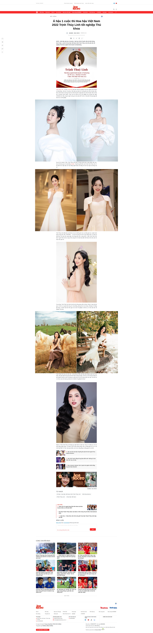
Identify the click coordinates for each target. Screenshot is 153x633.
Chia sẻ (2, 42)
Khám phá (48, 12)
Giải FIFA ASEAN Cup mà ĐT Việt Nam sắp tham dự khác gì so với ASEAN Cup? (44, 574)
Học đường (58, 12)
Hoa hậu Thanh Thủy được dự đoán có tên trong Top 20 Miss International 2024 (78, 512)
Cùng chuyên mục (43, 541)
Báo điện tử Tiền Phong (76, 7)
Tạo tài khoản (66, 522)
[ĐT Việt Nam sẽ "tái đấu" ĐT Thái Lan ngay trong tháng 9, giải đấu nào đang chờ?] (66, 582)
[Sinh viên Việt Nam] (113, 608)
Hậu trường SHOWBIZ (76, 12)
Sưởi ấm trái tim (84, 611)
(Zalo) (61, 618)
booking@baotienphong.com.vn (60, 619)
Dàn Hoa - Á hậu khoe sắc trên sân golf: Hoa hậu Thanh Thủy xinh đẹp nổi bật (77, 516)
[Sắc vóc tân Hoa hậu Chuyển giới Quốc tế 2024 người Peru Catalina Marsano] (60, 453)
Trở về (2, 52)
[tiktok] (92, 620)
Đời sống (42, 12)
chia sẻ (71, 38)
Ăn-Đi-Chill (85, 12)
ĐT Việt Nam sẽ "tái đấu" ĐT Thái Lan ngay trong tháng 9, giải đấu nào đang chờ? (66, 591)
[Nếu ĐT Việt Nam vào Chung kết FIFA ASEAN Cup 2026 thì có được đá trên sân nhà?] (45, 548)
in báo (79, 38)
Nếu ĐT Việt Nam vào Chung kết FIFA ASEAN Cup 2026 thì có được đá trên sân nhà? (45, 557)
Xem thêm (116, 12)
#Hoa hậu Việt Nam (71, 497)
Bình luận (2, 49)
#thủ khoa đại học (86, 494)
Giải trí (53, 12)
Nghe (2, 38)
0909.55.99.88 (57, 618)
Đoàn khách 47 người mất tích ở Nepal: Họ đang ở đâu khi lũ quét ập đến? (66, 557)
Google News (102, 16)
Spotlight (105, 12)
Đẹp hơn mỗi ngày (66, 12)
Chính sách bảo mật (107, 616)
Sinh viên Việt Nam (89, 3)
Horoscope (110, 12)
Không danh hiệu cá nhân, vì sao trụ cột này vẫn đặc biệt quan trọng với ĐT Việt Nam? (87, 574)
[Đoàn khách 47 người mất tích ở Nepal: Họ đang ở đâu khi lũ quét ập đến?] (66, 548)
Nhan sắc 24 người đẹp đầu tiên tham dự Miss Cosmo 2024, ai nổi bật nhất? (70, 507)
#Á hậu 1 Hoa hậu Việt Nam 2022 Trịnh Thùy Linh (69, 494)
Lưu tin (2, 45)
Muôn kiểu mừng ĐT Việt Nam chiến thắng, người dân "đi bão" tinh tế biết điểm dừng (66, 574)
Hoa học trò (40, 606)
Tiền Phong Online (68, 3)
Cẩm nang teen (102, 611)
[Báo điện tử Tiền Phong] (104, 608)
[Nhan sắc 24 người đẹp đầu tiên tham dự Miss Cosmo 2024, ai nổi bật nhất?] (92, 507)
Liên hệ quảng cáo (57, 616)
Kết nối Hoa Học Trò (67, 613)
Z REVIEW (99, 12)
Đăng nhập (58, 522)
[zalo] (95, 620)
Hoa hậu (70, 89)
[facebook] (114, 3)
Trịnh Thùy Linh (59, 89)
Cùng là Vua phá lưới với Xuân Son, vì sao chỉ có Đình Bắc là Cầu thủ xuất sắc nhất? (87, 591)
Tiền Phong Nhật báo (79, 3)
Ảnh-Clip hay (92, 12)
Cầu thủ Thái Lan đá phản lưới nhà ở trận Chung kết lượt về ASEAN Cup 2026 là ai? (45, 591)
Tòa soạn (38, 616)
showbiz (72, 164)
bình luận (82, 38)
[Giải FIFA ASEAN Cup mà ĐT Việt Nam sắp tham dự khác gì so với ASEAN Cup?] (45, 565)
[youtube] (116, 3)
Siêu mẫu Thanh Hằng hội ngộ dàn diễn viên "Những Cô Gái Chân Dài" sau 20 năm (80, 459)
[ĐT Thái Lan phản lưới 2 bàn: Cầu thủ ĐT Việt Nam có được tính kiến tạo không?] (87, 548)
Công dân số (47, 613)
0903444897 (72, 618)
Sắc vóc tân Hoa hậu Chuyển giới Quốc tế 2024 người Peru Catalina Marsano (80, 452)
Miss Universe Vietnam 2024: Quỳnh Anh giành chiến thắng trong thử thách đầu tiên (80, 466)
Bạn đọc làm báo (43, 629)
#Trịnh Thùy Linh (61, 497)
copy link (76, 38)
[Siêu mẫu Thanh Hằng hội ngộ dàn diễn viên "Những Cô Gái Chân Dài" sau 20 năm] (60, 460)
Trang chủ (37, 12)
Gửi (93, 529)
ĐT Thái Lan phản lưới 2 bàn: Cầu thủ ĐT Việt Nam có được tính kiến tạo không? (87, 557)
